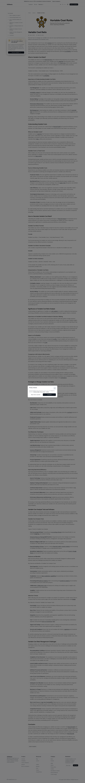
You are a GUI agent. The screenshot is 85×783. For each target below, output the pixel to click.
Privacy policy (42, 391)
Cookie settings (36, 391)
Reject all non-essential (35, 394)
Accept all (49, 394)
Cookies (47, 391)
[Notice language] (55, 388)
